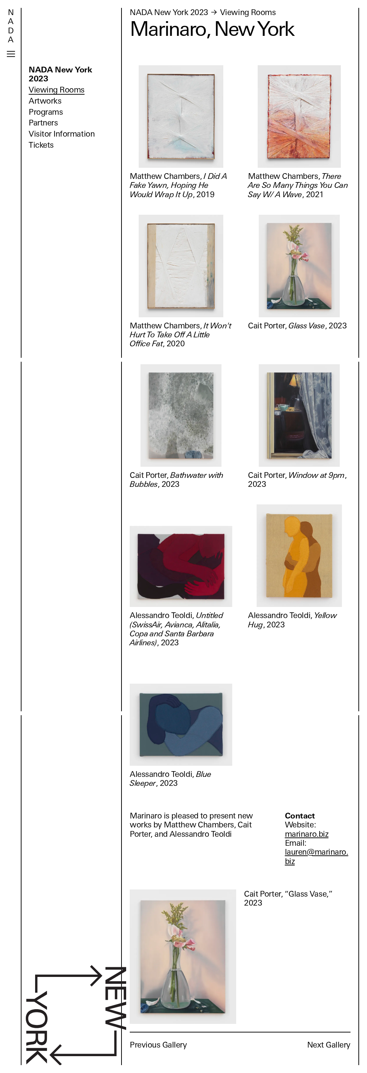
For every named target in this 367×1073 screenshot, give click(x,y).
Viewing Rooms (57, 89)
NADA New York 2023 (60, 74)
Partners (43, 122)
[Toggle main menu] (11, 54)
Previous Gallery (158, 1044)
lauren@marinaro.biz (316, 856)
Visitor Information (62, 133)
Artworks (45, 100)
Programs (46, 112)
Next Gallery (329, 1044)
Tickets (41, 145)
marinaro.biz (307, 834)
